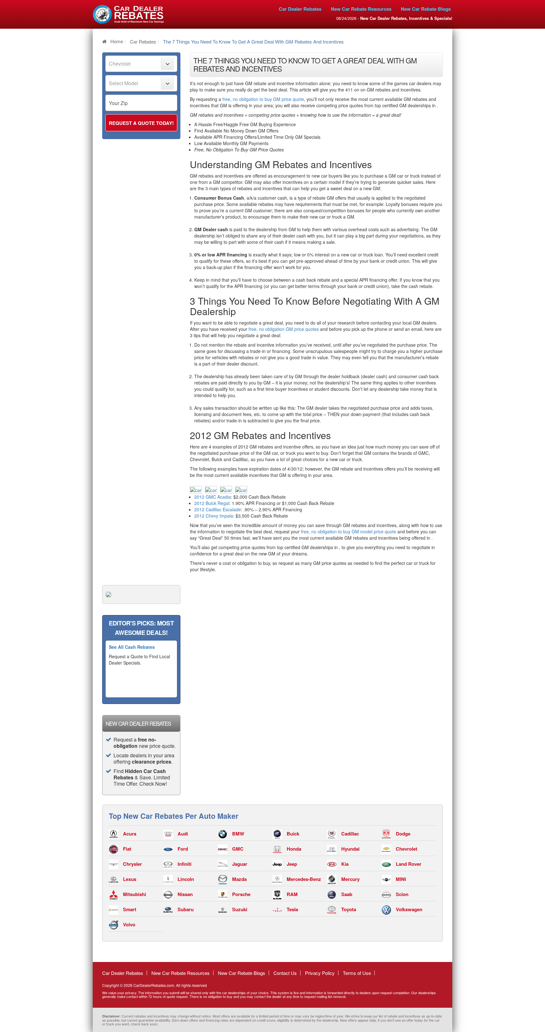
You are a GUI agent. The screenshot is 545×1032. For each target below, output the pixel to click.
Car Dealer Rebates (300, 8)
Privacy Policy (320, 973)
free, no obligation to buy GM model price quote (348, 531)
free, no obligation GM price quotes (284, 329)
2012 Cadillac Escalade (217, 509)
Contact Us (285, 973)
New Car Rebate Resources (361, 8)
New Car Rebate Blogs (426, 8)
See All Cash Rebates (132, 647)
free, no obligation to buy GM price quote (263, 99)
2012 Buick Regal (211, 503)
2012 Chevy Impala (213, 516)
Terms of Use (357, 973)
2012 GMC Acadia (212, 497)
